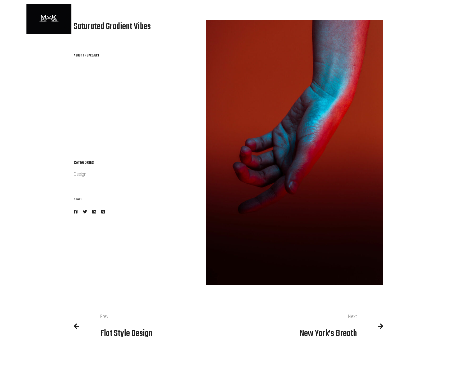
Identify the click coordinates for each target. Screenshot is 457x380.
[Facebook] (76, 212)
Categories (84, 162)
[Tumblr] (103, 212)
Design (80, 174)
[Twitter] (85, 212)
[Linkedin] (94, 212)
